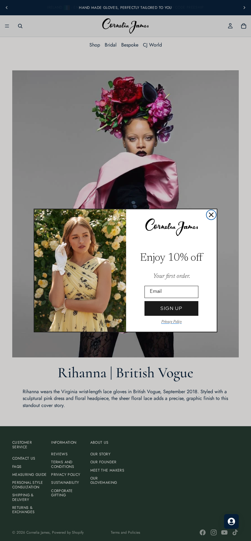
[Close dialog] (211, 215)
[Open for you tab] (231, 521)
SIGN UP (171, 308)
